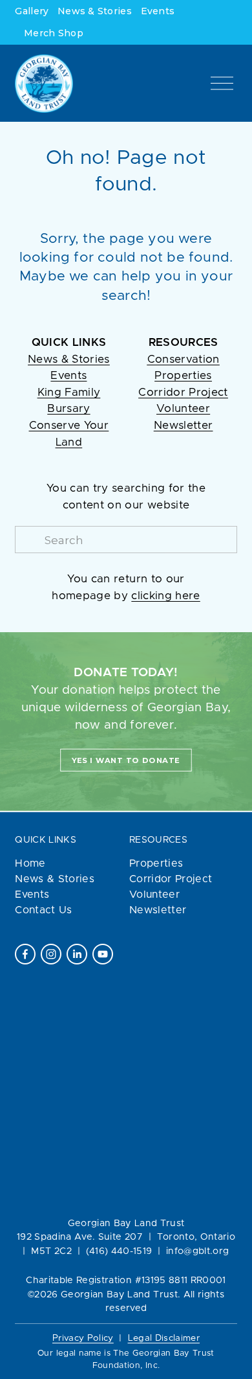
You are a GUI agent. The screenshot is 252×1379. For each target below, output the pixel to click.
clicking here (165, 596)
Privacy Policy (83, 1338)
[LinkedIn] (77, 954)
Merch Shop (53, 33)
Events (158, 11)
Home (30, 863)
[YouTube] (102, 954)
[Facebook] (25, 954)
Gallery (31, 11)
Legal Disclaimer (164, 1338)
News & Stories (95, 11)
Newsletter (157, 910)
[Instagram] (51, 954)
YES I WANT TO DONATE (126, 760)
